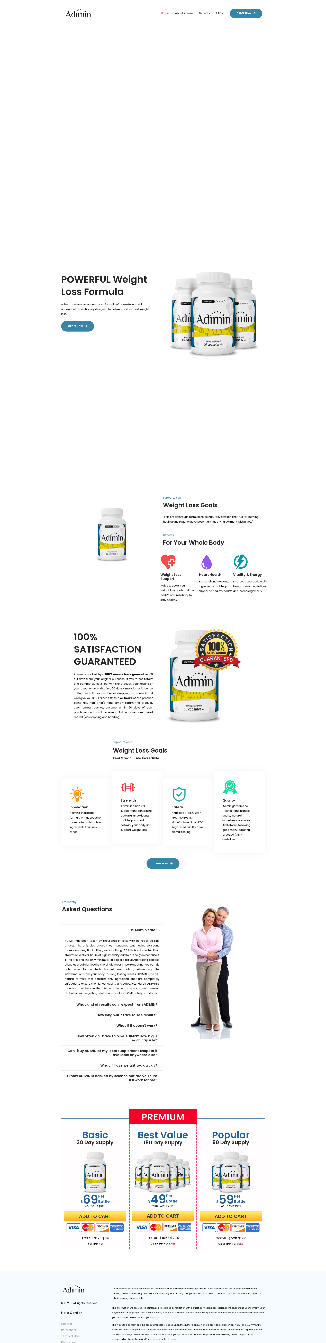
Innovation (79, 807)
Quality (228, 800)
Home (165, 13)
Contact (66, 1324)
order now (244, 13)
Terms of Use (70, 1336)
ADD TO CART (95, 1216)
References (69, 1330)
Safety (177, 807)
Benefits (204, 13)
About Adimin (184, 13)
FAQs (219, 13)
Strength (128, 800)
